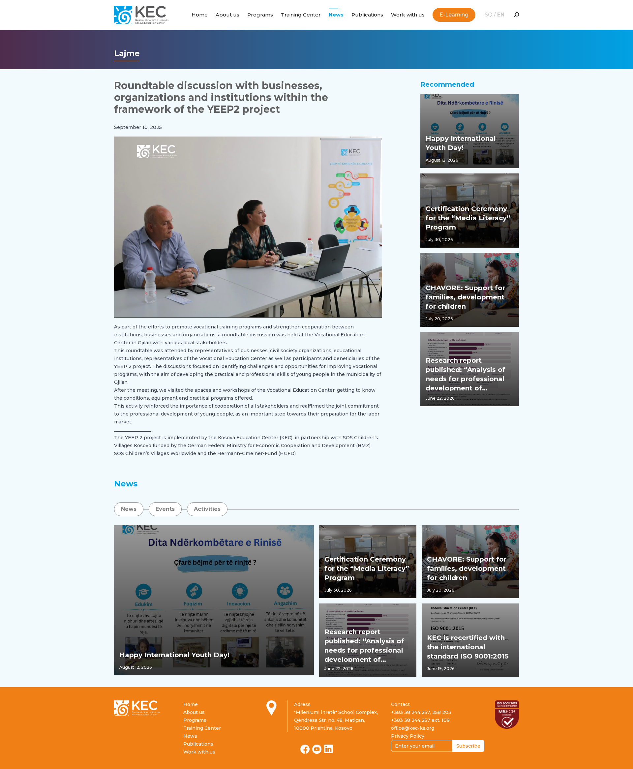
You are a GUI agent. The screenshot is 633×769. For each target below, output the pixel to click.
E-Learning (453, 15)
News (336, 15)
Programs (260, 15)
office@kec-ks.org (412, 728)
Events (165, 509)
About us (227, 15)
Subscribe (468, 746)
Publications (367, 15)
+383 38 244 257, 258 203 (421, 712)
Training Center (301, 15)
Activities (207, 509)
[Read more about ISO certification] (507, 714)
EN (500, 15)
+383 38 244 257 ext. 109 (420, 720)
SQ (489, 15)
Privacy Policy (407, 736)
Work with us (408, 15)
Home (200, 15)
